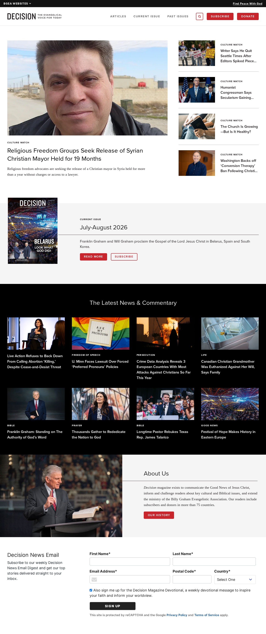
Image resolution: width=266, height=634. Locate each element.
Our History (159, 515)
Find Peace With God (247, 4)
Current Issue (146, 16)
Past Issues (177, 16)
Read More (93, 256)
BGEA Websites (16, 4)
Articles (118, 16)
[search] (199, 16)
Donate (248, 16)
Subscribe (220, 16)
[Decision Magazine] (34, 16)
